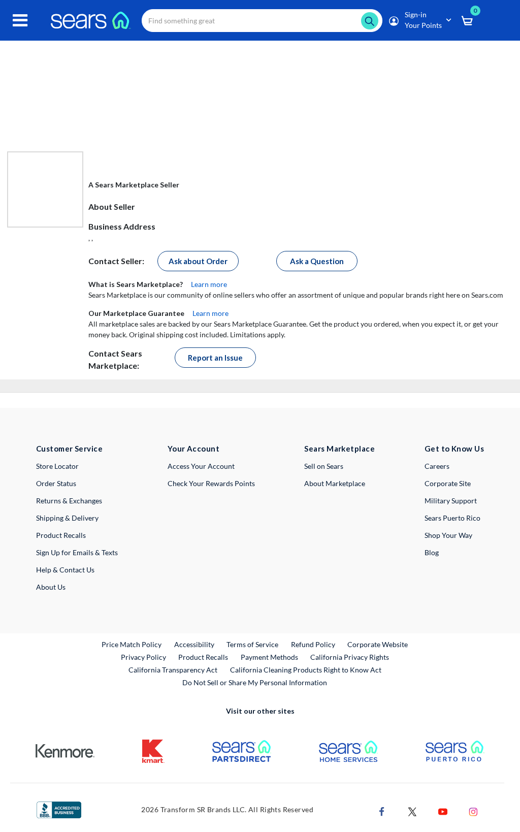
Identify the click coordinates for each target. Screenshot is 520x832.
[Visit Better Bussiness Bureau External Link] (59, 809)
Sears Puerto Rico (452, 518)
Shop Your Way (448, 535)
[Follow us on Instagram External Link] (473, 810)
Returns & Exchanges (69, 500)
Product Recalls (61, 535)
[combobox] (262, 20)
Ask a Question (317, 261)
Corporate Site (448, 483)
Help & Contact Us (65, 569)
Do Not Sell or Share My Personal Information (254, 682)
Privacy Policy (143, 657)
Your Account (193, 448)
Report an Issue (215, 357)
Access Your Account (201, 466)
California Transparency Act (172, 669)
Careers (437, 466)
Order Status (56, 483)
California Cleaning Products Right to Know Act (305, 669)
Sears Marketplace (339, 448)
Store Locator (57, 466)
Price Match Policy (131, 644)
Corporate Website (378, 644)
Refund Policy (313, 644)
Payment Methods (269, 657)
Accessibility (194, 644)
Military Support (451, 500)
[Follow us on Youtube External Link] (443, 810)
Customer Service (69, 448)
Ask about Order (198, 261)
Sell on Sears (323, 466)
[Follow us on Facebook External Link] (382, 810)
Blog (432, 552)
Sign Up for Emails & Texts (77, 552)
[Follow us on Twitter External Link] (412, 810)
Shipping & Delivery (67, 518)
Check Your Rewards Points (211, 483)
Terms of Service (252, 644)
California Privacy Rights (349, 657)
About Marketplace (334, 483)
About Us (51, 587)
